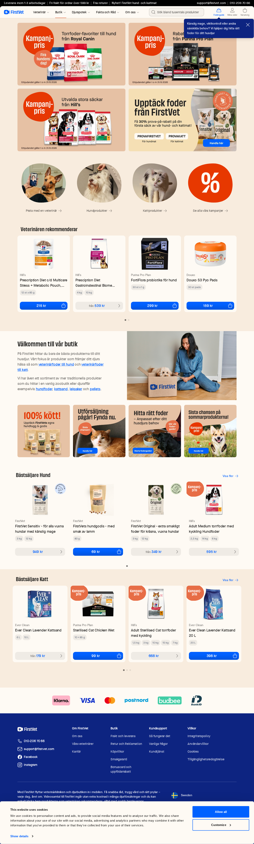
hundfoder (44, 388)
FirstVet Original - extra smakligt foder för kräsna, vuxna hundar (155, 529)
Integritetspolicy (199, 736)
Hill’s (23, 275)
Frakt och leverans (123, 736)
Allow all (221, 811)
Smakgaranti (119, 759)
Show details (19, 836)
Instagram (30, 765)
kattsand (61, 388)
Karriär (76, 751)
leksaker (76, 388)
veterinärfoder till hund (56, 364)
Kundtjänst (156, 751)
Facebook (31, 757)
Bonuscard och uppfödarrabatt (121, 769)
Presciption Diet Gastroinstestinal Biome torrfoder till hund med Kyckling (93, 283)
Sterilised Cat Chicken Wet (93, 630)
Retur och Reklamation (126, 744)
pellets (95, 388)
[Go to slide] (125, 320)
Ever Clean (22, 625)
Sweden (186, 795)
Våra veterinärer (82, 744)
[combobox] (176, 12)
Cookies (193, 751)
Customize (218, 824)
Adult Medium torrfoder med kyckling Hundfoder (211, 529)
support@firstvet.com (211, 3)
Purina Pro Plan (141, 275)
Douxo (191, 275)
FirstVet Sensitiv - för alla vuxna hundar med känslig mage (39, 529)
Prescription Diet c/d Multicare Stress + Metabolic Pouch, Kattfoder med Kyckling (43, 283)
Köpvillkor (117, 751)
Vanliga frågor (158, 744)
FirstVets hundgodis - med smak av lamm (94, 529)
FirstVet (20, 521)
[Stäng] (247, 24)
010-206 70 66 (34, 741)
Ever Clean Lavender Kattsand (38, 630)
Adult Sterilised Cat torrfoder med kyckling (153, 633)
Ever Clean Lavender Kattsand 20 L (212, 633)
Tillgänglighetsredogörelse (206, 759)
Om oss (77, 736)
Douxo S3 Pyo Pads (202, 280)
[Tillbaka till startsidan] (14, 12)
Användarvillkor (198, 744)
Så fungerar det (159, 736)
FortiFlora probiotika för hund (154, 280)
